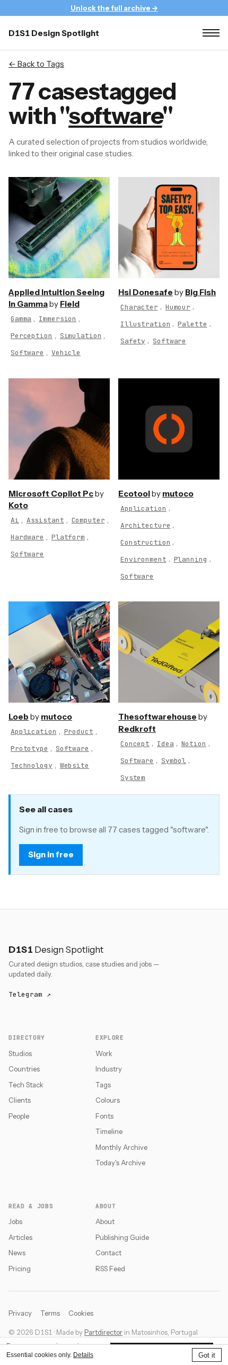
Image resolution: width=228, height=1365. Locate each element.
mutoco (178, 494)
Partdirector (103, 1332)
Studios (20, 1053)
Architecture (145, 525)
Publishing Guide (122, 1237)
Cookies (80, 1313)
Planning (190, 559)
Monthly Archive (121, 1147)
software (115, 115)
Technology (31, 765)
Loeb (18, 717)
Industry (108, 1069)
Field (70, 304)
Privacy (20, 1313)
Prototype (29, 748)
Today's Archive (120, 1162)
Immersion (57, 318)
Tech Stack (25, 1084)
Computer (88, 520)
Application (143, 508)
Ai (15, 520)
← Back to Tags (36, 64)
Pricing (19, 1268)
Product (78, 731)
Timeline (108, 1131)
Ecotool (134, 494)
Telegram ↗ (29, 994)
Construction (145, 542)
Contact (108, 1252)
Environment (143, 559)
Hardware (27, 537)
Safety (132, 340)
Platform (68, 537)
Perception (31, 335)
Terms (50, 1313)
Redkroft (137, 729)
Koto (18, 505)
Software (27, 352)
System (132, 777)
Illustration (145, 324)
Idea (165, 743)
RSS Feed (110, 1268)
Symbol (173, 760)
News (16, 1252)
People (18, 1116)
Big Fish (200, 292)
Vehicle (66, 352)
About (105, 1221)
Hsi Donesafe (145, 292)
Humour (177, 307)
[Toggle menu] (211, 32)
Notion (193, 743)
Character (139, 307)
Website (74, 765)
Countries (24, 1069)
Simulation (81, 335)
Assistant (45, 520)
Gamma (21, 318)
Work (103, 1053)
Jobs (15, 1221)
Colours (107, 1100)
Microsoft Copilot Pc (50, 494)
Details (83, 1355)
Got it (206, 1355)
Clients (19, 1100)
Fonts (104, 1116)
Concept (135, 743)
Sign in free (51, 854)
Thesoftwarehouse (157, 717)
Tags (103, 1084)
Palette (192, 324)
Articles (20, 1237)
